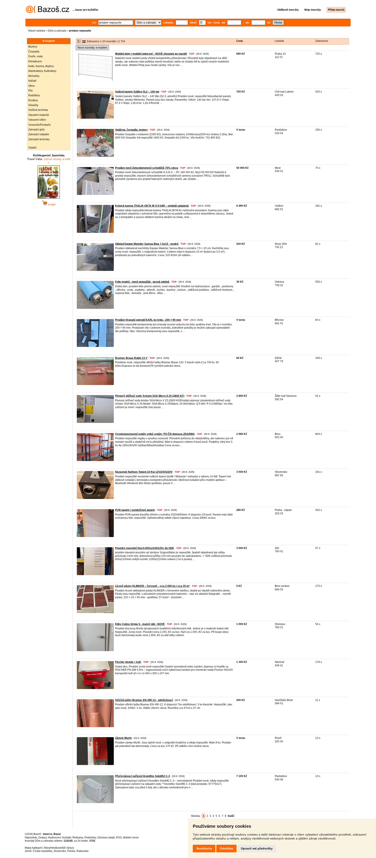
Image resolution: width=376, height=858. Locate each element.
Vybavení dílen (37, 119)
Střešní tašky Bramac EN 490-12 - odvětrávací (144, 700)
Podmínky (90, 837)
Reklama (77, 837)
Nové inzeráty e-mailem (92, 47)
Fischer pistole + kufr (128, 662)
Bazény (32, 46)
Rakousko (83, 851)
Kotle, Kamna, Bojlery (41, 66)
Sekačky (33, 105)
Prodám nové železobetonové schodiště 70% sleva (146, 167)
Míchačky (33, 76)
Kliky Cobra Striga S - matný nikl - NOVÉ (140, 624)
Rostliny (33, 100)
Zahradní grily (36, 129)
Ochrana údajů (106, 837)
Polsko (71, 851)
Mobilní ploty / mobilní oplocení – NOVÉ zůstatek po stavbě (151, 53)
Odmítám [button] (226, 848)
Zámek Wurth (123, 738)
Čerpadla (33, 51)
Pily (30, 90)
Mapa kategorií (33, 847)
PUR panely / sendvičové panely (135, 510)
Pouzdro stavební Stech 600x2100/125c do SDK (144, 548)
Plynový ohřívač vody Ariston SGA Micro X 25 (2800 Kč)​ (149, 395)
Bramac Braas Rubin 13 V (131, 358)
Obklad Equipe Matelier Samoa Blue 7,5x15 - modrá (146, 243)
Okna (31, 85)
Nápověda (31, 837)
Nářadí (32, 80)
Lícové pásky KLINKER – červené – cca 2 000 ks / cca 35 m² (152, 586)
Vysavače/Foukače (39, 124)
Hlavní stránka (36, 30)
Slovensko (60, 851)
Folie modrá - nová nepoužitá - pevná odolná (142, 281)
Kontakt (66, 837)
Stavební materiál (38, 115)
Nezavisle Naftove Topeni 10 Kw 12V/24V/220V (144, 471)
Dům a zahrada (57, 30)
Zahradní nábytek (38, 134)
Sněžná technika (38, 109)
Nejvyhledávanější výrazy (59, 847)
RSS (119, 837)
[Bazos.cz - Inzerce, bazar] (47, 12)
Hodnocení (54, 837)
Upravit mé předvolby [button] (257, 848)
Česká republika (42, 851)
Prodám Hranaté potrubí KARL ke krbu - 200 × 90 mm (148, 319)
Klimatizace (35, 61)
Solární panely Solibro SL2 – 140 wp (137, 91)
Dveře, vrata (35, 56)
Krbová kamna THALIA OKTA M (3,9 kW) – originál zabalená (152, 205)
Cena (239, 40)
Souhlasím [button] (204, 848)
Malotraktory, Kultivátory (42, 71)
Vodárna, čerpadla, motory (131, 129)
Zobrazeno (321, 40)
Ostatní (32, 147)
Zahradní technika (39, 139)
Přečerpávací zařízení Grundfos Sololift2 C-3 (142, 776)
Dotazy (43, 837)
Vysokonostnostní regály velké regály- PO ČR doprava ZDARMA (155, 434)
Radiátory (34, 95)
